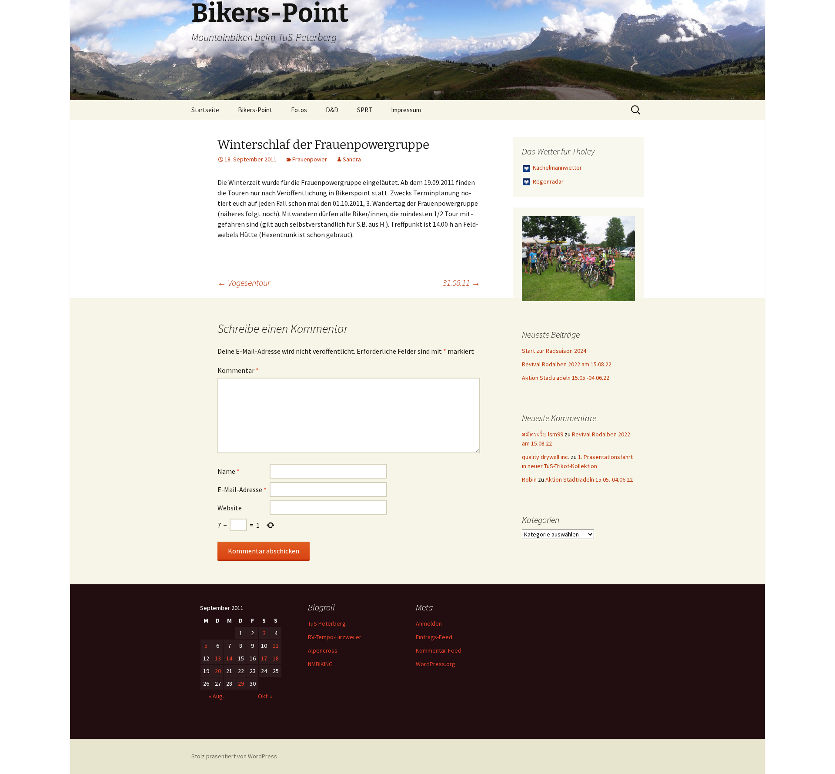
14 (229, 658)
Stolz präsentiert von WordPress (234, 756)
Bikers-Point (255, 110)
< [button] (532, 256)
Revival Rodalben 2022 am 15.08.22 (566, 364)
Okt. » (265, 696)
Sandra (352, 159)
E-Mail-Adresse (242, 489)
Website (229, 507)
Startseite (205, 110)
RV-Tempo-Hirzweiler (334, 637)
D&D (332, 110)
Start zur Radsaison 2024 (554, 351)
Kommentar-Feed (438, 650)
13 (218, 658)
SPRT (364, 110)
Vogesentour (243, 282)
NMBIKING (320, 664)
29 (241, 683)
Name (228, 471)
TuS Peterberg (327, 623)
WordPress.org (435, 664)
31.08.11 (461, 282)
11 (276, 646)
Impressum (406, 110)
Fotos (299, 110)
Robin (529, 479)
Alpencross (322, 650)
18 (276, 658)
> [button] (624, 256)
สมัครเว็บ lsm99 (542, 434)
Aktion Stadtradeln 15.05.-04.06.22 (565, 378)
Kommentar (238, 370)
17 (264, 658)
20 (218, 671)
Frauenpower (309, 159)
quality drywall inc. (545, 457)
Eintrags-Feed (434, 637)
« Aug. (216, 696)
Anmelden (429, 623)
